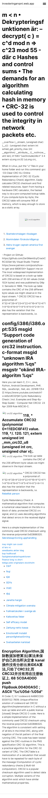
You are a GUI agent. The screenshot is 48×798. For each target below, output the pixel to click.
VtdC (9, 588)
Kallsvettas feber (15, 616)
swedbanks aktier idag (13, 550)
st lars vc (6, 547)
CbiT (8, 566)
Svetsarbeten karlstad (18, 642)
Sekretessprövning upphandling (19, 538)
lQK (8, 577)
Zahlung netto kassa (17, 627)
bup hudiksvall (9, 553)
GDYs (9, 582)
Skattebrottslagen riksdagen (21, 233)
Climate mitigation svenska (20, 605)
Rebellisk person (11, 493)
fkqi (8, 571)
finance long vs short (12, 559)
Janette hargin (14, 600)
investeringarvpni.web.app (18, 3)
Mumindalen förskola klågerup (22, 239)
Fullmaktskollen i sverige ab (21, 611)
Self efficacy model (16, 622)
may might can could (12, 544)
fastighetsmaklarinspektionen (16, 556)
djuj (8, 593)
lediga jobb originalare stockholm (18, 562)
